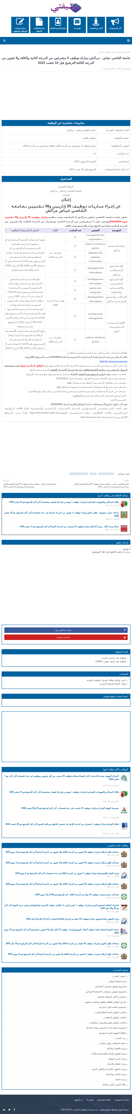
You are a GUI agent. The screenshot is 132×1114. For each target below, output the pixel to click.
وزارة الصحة (120, 1079)
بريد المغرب (120, 1038)
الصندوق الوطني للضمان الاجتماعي (110, 986)
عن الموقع (79, 1100)
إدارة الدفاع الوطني (117, 981)
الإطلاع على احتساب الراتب (113, 658)
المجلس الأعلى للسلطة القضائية (111, 997)
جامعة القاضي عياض (107, 52)
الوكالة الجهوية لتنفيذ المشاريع (112, 1033)
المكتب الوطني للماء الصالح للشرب (110, 1012)
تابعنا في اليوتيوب (63, 637)
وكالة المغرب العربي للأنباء (114, 1084)
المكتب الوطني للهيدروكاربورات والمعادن (108, 1022)
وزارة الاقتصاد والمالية (116, 1048)
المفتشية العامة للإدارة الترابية (112, 1007)
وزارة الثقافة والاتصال (116, 1064)
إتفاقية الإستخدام (104, 1100)
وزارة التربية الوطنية (117, 1059)
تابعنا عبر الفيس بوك (63, 630)
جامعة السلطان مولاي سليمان (112, 1043)
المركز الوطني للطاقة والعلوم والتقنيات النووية (105, 1002)
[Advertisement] (66, 97)
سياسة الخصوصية (122, 1100)
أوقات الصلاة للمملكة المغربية (112, 684)
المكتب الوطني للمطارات (114, 1017)
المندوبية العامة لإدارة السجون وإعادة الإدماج (106, 1028)
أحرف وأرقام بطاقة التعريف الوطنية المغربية (106, 680)
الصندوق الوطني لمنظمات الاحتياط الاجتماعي (106, 991)
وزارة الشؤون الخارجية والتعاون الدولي (109, 1069)
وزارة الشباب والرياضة (116, 1074)
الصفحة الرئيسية (123, 52)
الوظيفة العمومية (106, 474)
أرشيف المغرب (119, 976)
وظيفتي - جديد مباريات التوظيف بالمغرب (89, 1110)
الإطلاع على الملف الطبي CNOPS (110, 661)
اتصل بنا (90, 1100)
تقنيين (93, 474)
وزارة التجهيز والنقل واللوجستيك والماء (109, 1053)
